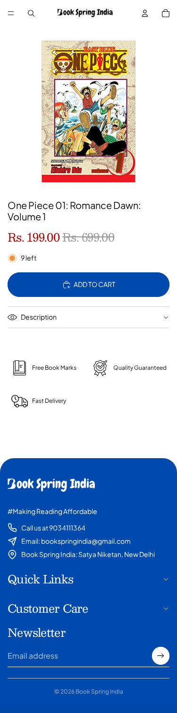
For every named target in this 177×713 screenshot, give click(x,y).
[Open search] (31, 13)
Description (39, 317)
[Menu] (11, 13)
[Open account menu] (145, 13)
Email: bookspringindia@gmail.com (76, 541)
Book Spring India (99, 691)
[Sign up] (160, 655)
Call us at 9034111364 (53, 527)
